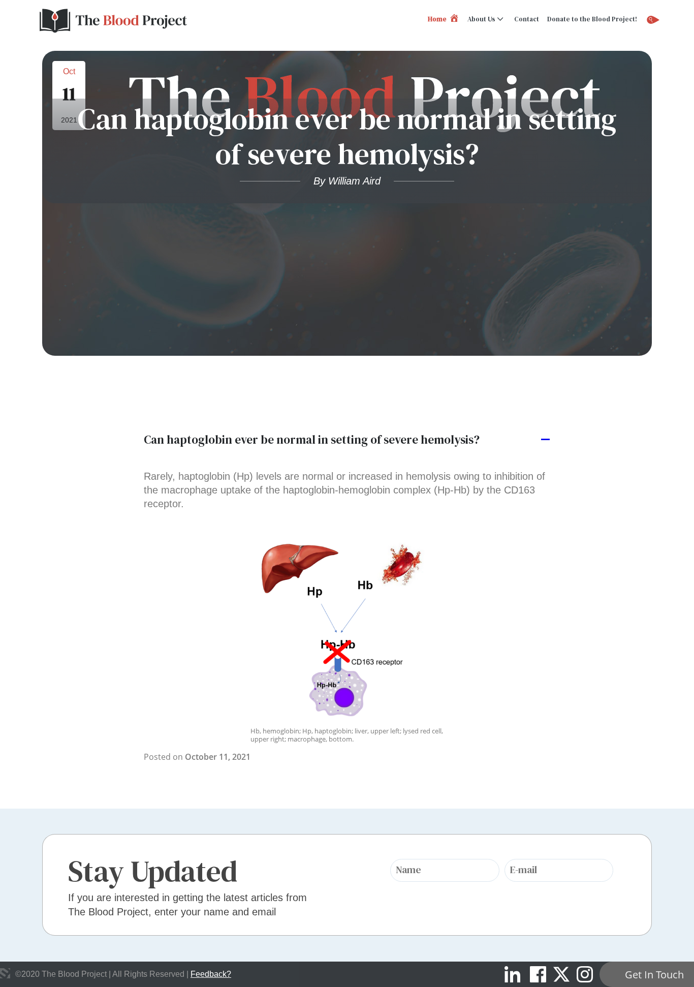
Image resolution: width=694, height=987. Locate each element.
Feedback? (211, 974)
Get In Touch (654, 974)
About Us (481, 19)
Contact (526, 19)
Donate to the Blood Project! (592, 19)
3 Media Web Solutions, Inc (5, 973)
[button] (347, 440)
